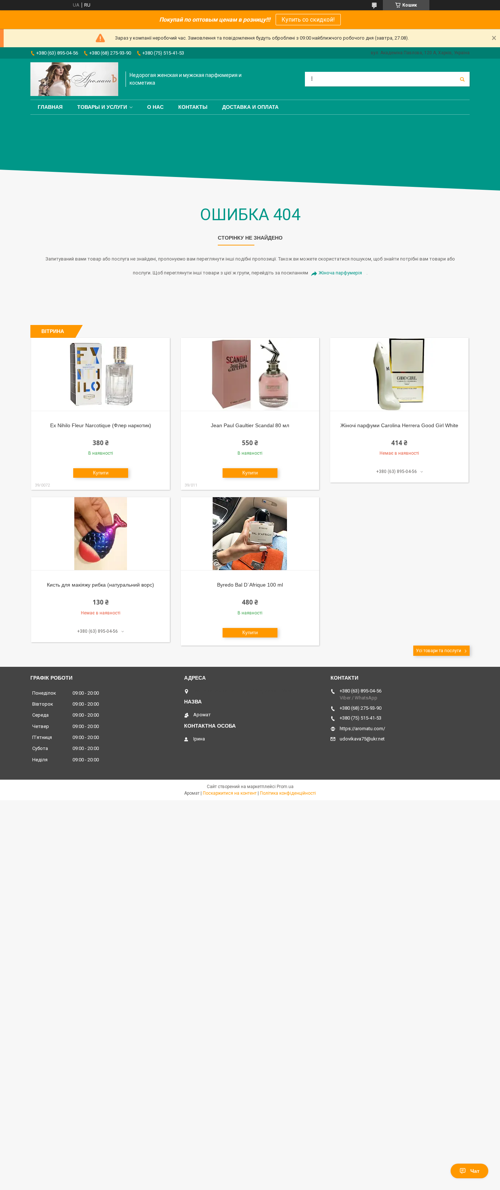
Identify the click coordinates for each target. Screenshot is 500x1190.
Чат (475, 1171)
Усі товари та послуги (438, 650)
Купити (100, 473)
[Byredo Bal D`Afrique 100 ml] (250, 533)
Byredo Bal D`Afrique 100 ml (250, 585)
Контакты (193, 107)
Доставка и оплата (250, 107)
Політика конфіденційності (288, 793)
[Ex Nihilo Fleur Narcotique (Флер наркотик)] (100, 374)
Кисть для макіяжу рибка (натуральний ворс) (100, 585)
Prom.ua (285, 786)
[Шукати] (462, 79)
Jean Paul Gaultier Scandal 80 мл (250, 425)
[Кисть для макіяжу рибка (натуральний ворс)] (100, 533)
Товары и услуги (102, 107)
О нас (155, 107)
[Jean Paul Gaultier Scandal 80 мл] (250, 374)
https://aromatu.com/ (362, 728)
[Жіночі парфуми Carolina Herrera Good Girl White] (399, 374)
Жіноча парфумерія (340, 273)
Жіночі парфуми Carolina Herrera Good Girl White (399, 425)
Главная (50, 107)
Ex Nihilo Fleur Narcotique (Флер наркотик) (100, 425)
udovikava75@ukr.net (362, 739)
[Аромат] (74, 79)
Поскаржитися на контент (230, 793)
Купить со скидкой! (308, 19)
